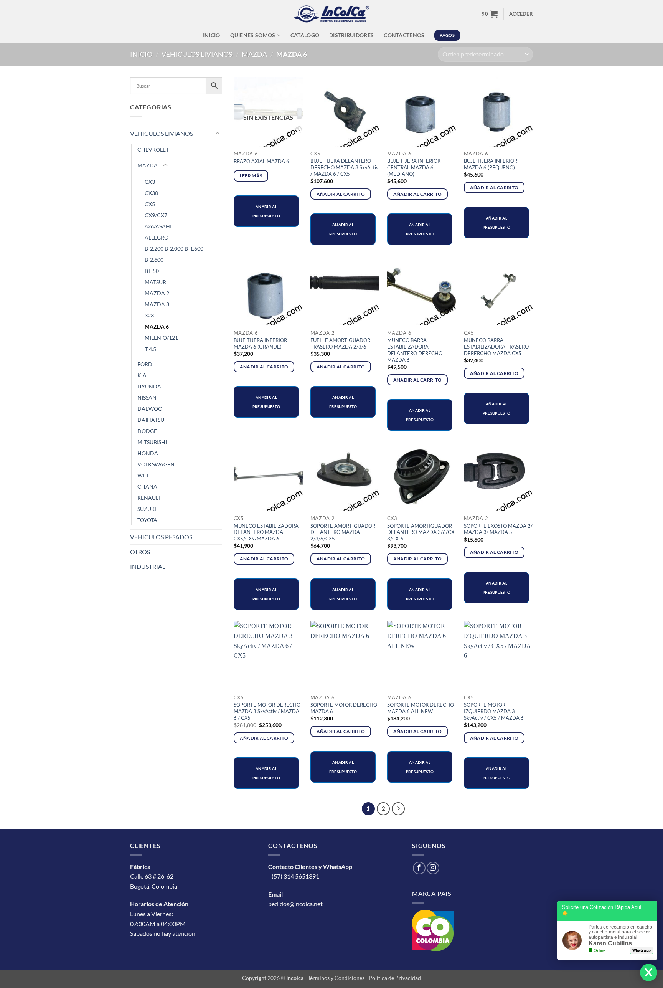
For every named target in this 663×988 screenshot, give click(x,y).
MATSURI (156, 282)
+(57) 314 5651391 (293, 876)
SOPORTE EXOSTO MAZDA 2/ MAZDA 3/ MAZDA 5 (498, 529)
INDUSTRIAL (147, 566)
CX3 (150, 181)
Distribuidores (351, 35)
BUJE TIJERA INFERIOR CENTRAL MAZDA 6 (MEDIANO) (413, 167)
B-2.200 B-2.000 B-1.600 (174, 248)
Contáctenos (404, 35)
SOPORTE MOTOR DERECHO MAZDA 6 (343, 708)
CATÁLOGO (304, 35)
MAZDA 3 (157, 304)
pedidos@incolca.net (295, 903)
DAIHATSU (150, 419)
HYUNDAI (150, 386)
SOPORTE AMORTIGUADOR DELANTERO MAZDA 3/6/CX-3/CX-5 (421, 532)
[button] (490, 13)
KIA (142, 375)
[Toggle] (217, 133)
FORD (144, 364)
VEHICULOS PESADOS (161, 536)
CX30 (151, 193)
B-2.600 (154, 259)
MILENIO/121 (161, 337)
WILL (143, 475)
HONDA (147, 453)
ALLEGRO (156, 237)
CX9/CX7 (156, 215)
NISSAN (147, 397)
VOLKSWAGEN (156, 464)
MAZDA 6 (157, 326)
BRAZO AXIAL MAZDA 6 (261, 161)
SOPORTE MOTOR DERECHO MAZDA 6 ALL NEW (420, 708)
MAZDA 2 (157, 293)
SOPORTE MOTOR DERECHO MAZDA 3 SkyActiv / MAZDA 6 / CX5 (267, 711)
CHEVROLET (153, 149)
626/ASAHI (158, 226)
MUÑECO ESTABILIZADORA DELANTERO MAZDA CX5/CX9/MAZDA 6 (266, 532)
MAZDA (254, 54)
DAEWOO (149, 408)
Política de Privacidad (395, 978)
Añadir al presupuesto (266, 211)
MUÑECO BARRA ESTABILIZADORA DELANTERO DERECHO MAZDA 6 (414, 350)
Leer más (251, 175)
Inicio (211, 35)
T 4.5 (150, 349)
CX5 (150, 204)
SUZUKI (147, 509)
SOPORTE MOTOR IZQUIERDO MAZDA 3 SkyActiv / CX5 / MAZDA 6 (494, 711)
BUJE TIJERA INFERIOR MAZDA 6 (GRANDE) (260, 343)
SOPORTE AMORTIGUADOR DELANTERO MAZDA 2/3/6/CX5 (342, 532)
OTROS (140, 551)
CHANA (147, 486)
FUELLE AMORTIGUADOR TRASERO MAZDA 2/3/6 (340, 343)
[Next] (398, 808)
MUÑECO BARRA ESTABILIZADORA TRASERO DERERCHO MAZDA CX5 (496, 346)
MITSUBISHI (152, 442)
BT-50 (152, 271)
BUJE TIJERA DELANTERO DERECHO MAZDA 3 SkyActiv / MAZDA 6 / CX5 (344, 167)
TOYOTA (147, 520)
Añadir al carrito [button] (341, 194)
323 (149, 315)
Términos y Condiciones (336, 978)
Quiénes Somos (252, 35)
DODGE (147, 431)
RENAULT (149, 497)
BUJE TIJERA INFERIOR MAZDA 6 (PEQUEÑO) (490, 164)
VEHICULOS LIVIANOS (197, 54)
